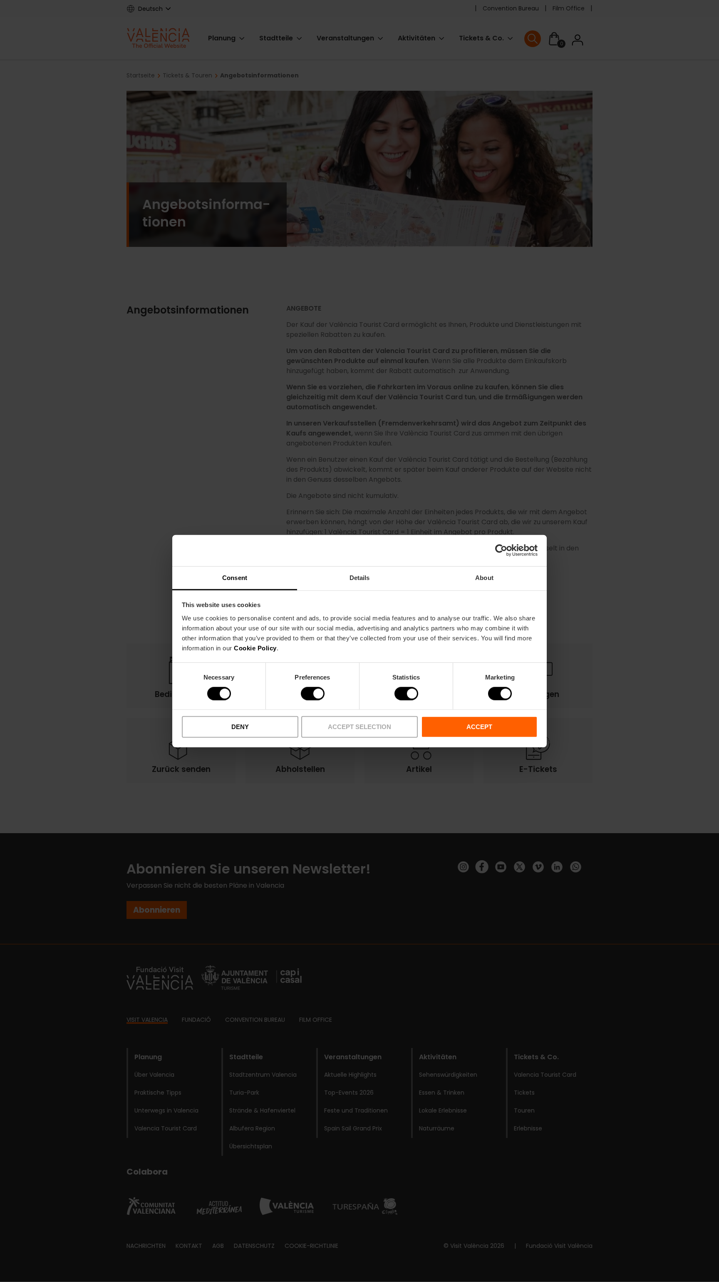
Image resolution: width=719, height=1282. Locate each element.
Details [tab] (360, 577)
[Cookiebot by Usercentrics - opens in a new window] (501, 550)
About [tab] (484, 577)
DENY (240, 726)
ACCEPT (479, 726)
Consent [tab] (234, 577)
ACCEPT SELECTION (359, 726)
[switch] (313, 693)
